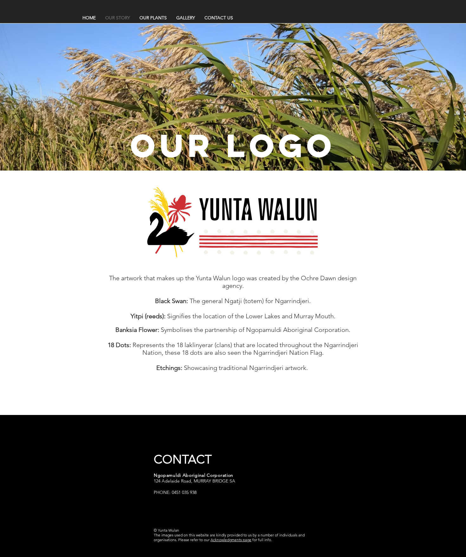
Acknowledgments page (230, 539)
